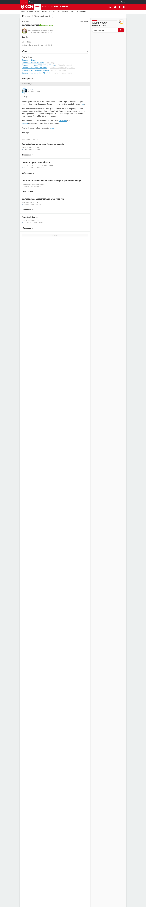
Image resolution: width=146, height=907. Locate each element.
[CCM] (27, 7)
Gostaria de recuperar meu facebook (35, 70)
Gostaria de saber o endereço (33, 63)
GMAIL (72, 12)
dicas (52, 128)
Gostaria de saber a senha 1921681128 (36, 73)
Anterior (26, 21)
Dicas (44, 7)
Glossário (64, 7)
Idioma (123, 2)
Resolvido (44, 25)
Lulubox (25, 123)
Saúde (31, 2)
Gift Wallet (63, 121)
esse (82, 104)
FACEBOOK (44, 12)
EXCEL (58, 12)
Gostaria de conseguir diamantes (34, 68)
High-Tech (24, 2)
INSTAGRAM (65, 12)
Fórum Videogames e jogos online (62, 68)
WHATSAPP (30, 12)
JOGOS (22, 12)
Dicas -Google (50, 63)
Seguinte (83, 21)
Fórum (37, 7)
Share (26, 51)
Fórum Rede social (65, 65)
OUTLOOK (52, 12)
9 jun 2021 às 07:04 (47, 32)
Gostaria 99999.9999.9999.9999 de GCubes (38, 65)
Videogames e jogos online (42, 16)
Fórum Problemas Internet (62, 73)
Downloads (53, 7)
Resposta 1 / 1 (27, 84)
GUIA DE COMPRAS (81, 12)
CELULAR (37, 12)
